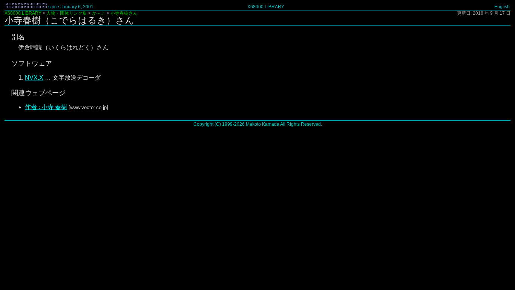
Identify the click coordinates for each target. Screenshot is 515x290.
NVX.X (34, 77)
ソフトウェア (31, 63)
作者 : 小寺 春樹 (46, 107)
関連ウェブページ (38, 93)
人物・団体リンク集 (66, 13)
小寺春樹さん (124, 13)
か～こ (99, 13)
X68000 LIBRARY (265, 6)
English (502, 6)
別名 (18, 37)
